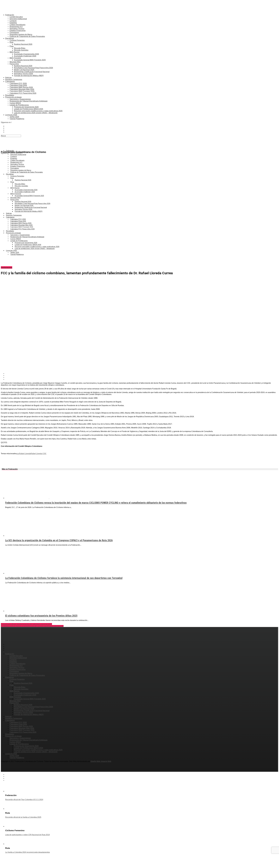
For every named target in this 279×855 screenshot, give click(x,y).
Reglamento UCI (16, 27)
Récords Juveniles (21, 50)
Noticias (8, 77)
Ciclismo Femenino (17, 40)
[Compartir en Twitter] (141, 375)
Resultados (9, 95)
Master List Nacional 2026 (24, 70)
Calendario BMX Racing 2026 (21, 87)
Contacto (13, 21)
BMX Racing (14, 52)
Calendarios (10, 81)
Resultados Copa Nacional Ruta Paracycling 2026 (33, 68)
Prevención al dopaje (13, 97)
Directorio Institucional (18, 19)
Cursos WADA (15, 103)
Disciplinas (9, 38)
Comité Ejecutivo (16, 17)
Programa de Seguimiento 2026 (26, 107)
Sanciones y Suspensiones (20, 99)
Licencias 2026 (11, 115)
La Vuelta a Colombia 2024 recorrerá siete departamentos (27, 852)
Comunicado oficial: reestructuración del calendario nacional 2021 (26, 624)
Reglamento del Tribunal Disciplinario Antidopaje (29, 101)
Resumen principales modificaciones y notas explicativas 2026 (38, 111)
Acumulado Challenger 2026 (25, 56)
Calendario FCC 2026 (18, 83)
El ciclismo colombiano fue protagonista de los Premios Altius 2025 (41, 615)
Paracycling (14, 64)
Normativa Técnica (17, 28)
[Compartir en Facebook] (141, 373)
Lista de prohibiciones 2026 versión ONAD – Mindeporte (36, 113)
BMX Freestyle (15, 58)
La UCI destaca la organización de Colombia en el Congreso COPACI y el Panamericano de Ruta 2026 (59, 540)
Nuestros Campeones (13, 79)
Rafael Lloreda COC (38, 453)
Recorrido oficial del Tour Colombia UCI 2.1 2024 (24, 799)
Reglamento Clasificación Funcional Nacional (31, 72)
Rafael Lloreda (25, 453)
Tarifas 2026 (14, 117)
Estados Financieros (18, 30)
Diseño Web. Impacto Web (101, 761)
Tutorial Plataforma (17, 119)
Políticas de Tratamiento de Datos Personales (27, 36)
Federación (9, 15)
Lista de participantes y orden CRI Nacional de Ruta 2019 (27, 835)
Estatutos (13, 23)
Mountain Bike (15, 62)
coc (17, 453)
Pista (12, 46)
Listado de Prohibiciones (19, 105)
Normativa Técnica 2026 (23, 74)
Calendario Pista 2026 (18, 85)
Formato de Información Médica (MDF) (29, 76)
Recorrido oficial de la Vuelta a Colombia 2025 (23, 817)
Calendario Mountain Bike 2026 (22, 89)
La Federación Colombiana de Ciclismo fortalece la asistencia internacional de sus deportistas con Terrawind (63, 578)
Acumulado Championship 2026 (26, 54)
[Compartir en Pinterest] (141, 377)
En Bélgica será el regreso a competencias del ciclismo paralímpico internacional (32, 626)
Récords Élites (19, 48)
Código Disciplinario (17, 25)
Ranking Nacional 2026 (23, 44)
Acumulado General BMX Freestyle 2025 (30, 60)
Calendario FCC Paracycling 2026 (23, 93)
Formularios (14, 32)
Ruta (11, 42)
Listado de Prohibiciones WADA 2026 (28, 109)
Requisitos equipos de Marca (21, 34)
